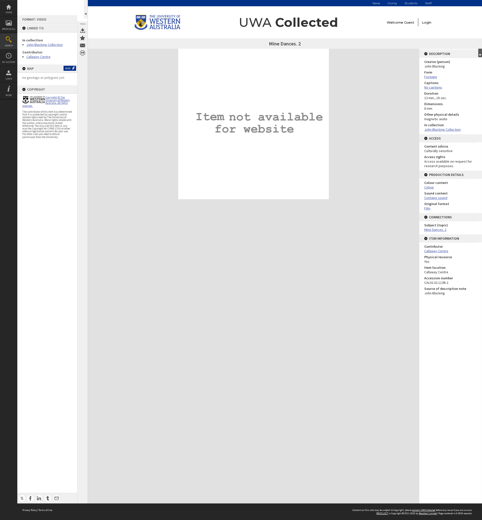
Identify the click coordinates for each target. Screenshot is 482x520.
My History (8, 62)
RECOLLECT (382, 513)
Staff (428, 3)
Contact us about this (83, 45)
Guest (409, 22)
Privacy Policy (29, 510)
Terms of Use (45, 510)
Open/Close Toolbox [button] (86, 9)
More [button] (9, 95)
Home (9, 12)
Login (9, 78)
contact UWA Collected (423, 510)
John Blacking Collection (44, 44)
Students (410, 3)
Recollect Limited (428, 513)
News (376, 3)
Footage (430, 77)
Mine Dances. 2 (435, 229)
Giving (392, 3)
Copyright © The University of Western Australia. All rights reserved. (46, 102)
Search (9, 45)
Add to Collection (83, 38)
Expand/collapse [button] (480, 53)
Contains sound (435, 198)
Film (427, 208)
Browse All (9, 29)
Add (68, 68)
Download (83, 30)
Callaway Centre (38, 56)
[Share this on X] (22, 495)
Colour (429, 187)
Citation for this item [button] (83, 53)
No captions (433, 87)
